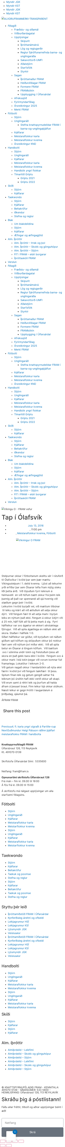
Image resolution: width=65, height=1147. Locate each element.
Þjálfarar (19, 132)
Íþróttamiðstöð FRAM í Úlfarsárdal (28, 914)
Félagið (12, 25)
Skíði (11, 185)
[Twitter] (31, 1078)
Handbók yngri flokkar (27, 170)
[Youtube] (14, 1078)
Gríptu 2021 (28, 178)
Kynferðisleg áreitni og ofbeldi (26, 917)
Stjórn (17, 117)
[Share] (9, 1141)
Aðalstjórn (26, 63)
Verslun (12, 261)
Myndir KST (13, 5)
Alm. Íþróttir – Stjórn (26, 250)
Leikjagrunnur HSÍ (18, 921)
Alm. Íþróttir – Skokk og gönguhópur (36, 246)
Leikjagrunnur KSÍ (18, 925)
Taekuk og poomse (19, 874)
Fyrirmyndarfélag (24, 101)
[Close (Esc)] (2, 1141)
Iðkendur (19, 212)
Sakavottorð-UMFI (31, 60)
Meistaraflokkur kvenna (28, 140)
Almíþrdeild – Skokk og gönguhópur (29, 1053)
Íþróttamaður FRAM (32, 79)
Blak (10, 220)
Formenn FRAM (29, 86)
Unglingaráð (21, 121)
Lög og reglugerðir (32, 48)
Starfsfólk (26, 67)
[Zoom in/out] (21, 1141)
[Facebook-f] (5, 1078)
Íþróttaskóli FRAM (24, 258)
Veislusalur (14, 933)
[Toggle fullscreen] (15, 1141)
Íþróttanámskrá (30, 44)
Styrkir (24, 71)
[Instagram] (23, 1078)
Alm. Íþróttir (15, 239)
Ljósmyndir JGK (17, 929)
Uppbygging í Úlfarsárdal (36, 94)
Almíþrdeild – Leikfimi (21, 1049)
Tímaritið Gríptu (23, 174)
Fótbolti (12, 113)
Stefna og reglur (24, 216)
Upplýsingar (21, 37)
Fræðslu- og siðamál (26, 29)
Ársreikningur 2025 (25, 105)
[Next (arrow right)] (9, 1145)
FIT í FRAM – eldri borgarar (30, 254)
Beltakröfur (20, 208)
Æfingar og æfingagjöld (28, 235)
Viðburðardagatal (24, 33)
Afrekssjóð (20, 98)
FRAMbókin (27, 90)
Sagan (18, 75)
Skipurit (25, 41)
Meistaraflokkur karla (26, 136)
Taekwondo (15, 197)
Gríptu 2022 (28, 181)
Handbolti (14, 147)
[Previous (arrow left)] (2, 1145)
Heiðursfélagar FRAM (33, 82)
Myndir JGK (13, 1)
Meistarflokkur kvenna (21, 826)
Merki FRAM (21, 109)
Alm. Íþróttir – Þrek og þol (29, 242)
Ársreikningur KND (25, 143)
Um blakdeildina (23, 223)
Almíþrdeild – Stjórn (19, 1057)
